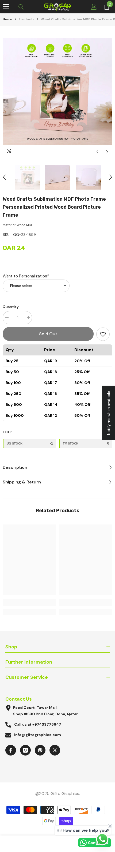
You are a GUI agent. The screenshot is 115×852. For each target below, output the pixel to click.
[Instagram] (25, 750)
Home (7, 19)
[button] (97, 151)
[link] (29, 602)
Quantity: (11, 306)
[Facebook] (10, 750)
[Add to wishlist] (103, 334)
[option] (57, 91)
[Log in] (94, 7)
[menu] (6, 6)
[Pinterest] (40, 750)
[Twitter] (54, 750)
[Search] (21, 7)
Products (26, 19)
